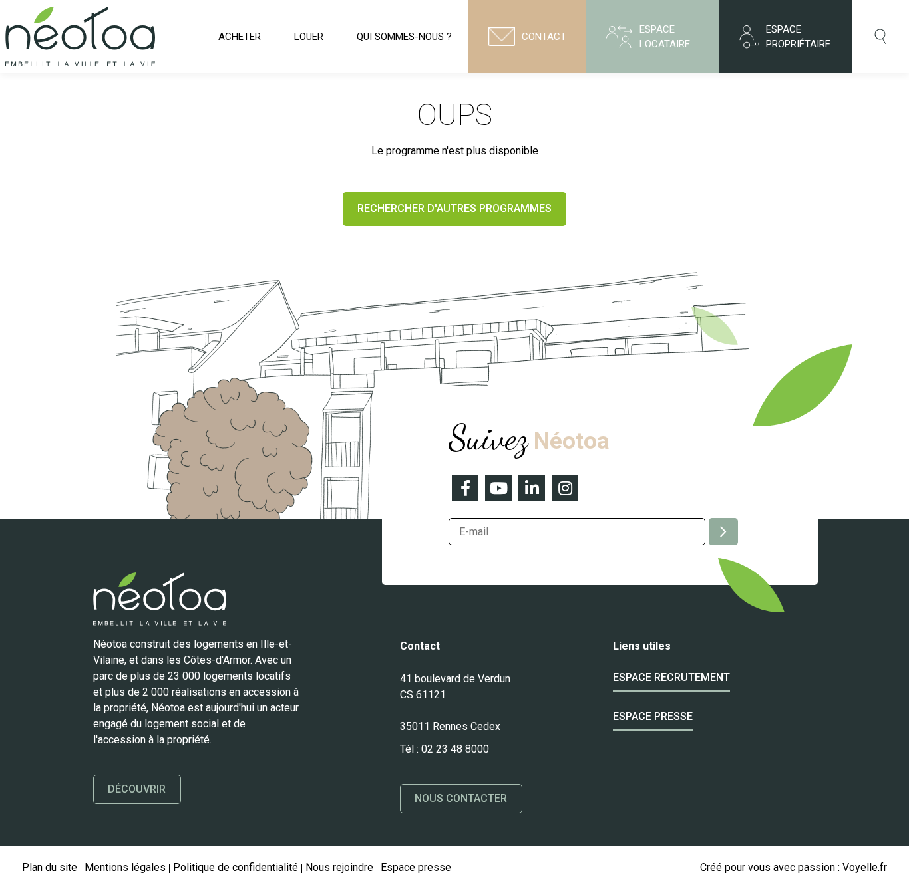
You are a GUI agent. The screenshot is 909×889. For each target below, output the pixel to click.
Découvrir (137, 789)
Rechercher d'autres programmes (454, 208)
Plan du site (49, 867)
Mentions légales (125, 867)
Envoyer (723, 531)
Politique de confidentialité (235, 867)
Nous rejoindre (339, 867)
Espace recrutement (671, 677)
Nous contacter (461, 798)
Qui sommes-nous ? (404, 37)
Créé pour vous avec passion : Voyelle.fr (793, 867)
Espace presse (653, 716)
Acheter (239, 37)
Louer (308, 37)
